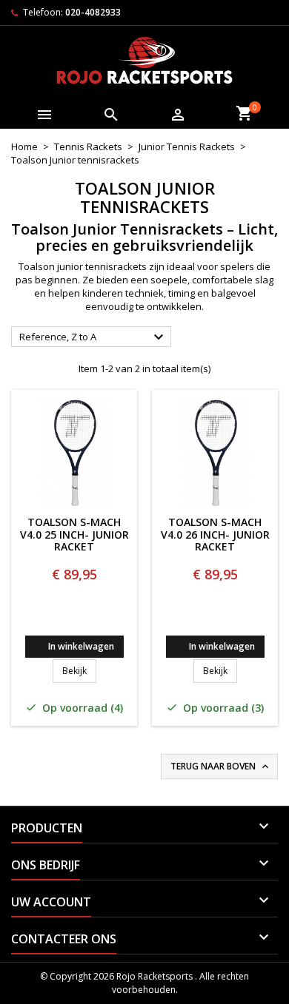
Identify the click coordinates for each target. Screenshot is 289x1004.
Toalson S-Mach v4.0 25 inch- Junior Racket (74, 534)
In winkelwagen (81, 646)
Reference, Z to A (93, 337)
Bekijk (79, 670)
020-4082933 (93, 12)
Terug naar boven (220, 766)
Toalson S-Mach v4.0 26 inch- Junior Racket (215, 534)
